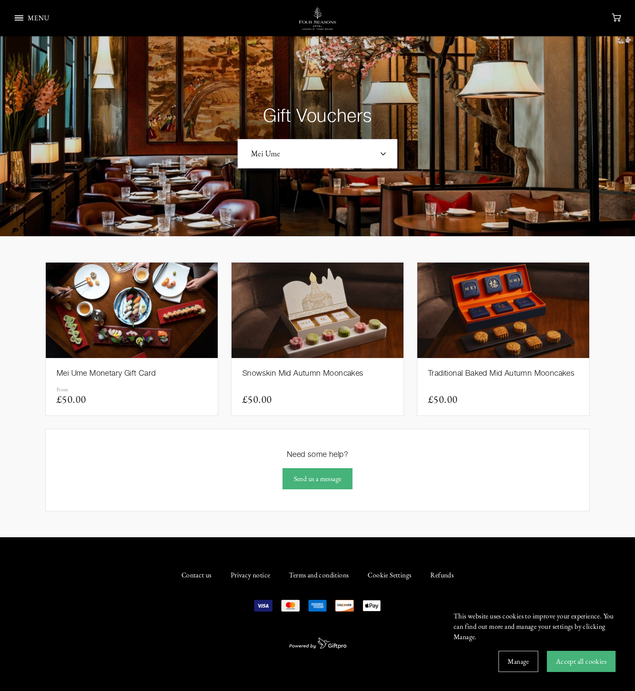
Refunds (442, 575)
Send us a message (318, 478)
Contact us (196, 575)
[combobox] (317, 153)
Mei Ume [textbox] (265, 153)
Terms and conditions (319, 575)
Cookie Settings (389, 575)
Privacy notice (250, 575)
